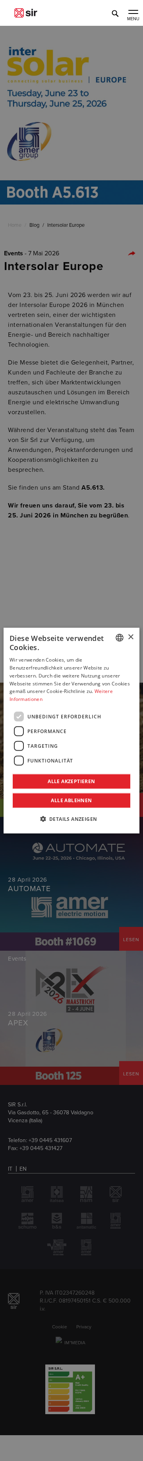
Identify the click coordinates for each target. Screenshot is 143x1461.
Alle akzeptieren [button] (71, 781)
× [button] (130, 637)
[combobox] (120, 637)
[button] (71, 819)
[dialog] (71, 730)
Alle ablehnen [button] (71, 800)
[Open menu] (133, 13)
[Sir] (26, 12)
